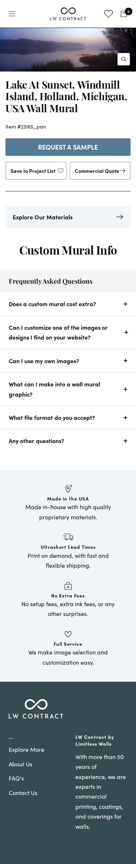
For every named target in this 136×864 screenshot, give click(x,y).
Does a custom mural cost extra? (52, 304)
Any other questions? (36, 441)
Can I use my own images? (44, 361)
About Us (20, 764)
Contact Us (23, 792)
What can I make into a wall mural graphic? (54, 389)
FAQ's (16, 778)
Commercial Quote (97, 170)
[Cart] (123, 14)
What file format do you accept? (52, 417)
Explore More (26, 749)
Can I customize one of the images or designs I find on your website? (58, 332)
